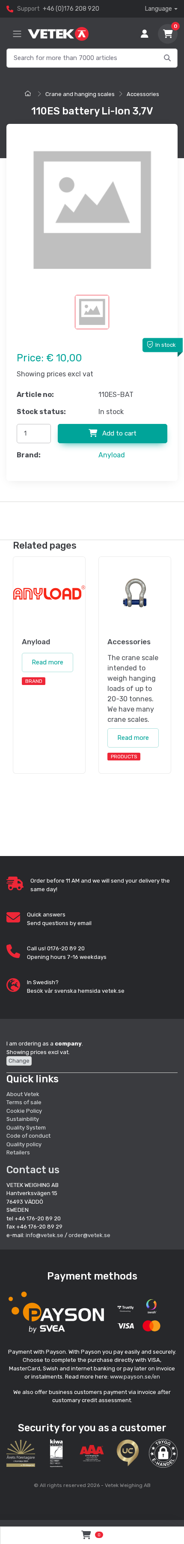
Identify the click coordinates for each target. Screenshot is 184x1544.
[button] (163, 1453)
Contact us (32, 1170)
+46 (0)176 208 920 (71, 8)
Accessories (143, 94)
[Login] (144, 34)
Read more (47, 662)
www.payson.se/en (135, 1376)
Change (19, 1060)
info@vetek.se (44, 1235)
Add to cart (119, 433)
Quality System (26, 1127)
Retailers (18, 1152)
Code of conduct (28, 1135)
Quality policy (24, 1144)
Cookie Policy (24, 1111)
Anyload (111, 455)
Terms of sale (24, 1102)
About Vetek (22, 1094)
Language (158, 8)
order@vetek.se (89, 1235)
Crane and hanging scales (80, 94)
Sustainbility (23, 1119)
